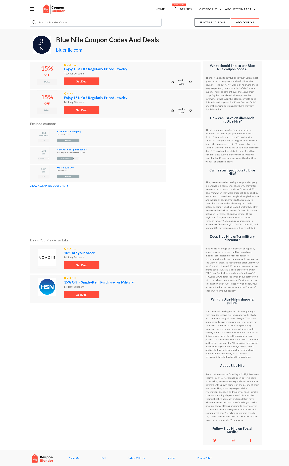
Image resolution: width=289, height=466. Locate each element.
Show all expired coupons (49, 185)
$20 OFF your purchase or (72, 149)
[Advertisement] (115, 212)
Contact (171, 458)
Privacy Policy (204, 458)
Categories (208, 9)
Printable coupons (212, 22)
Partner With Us (136, 458)
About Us (74, 458)
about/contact (238, 9)
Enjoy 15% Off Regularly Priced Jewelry (95, 69)
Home (160, 9)
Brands (186, 9)
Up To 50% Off (65, 167)
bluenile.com (69, 50)
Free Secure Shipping (69, 131)
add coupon (245, 22)
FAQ (103, 458)
